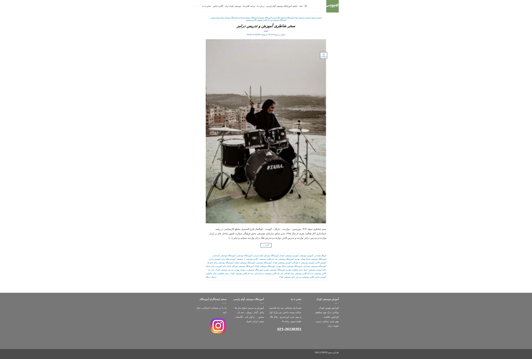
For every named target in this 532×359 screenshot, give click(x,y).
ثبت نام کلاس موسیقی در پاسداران (269, 273)
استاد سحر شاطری (300, 270)
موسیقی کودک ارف (233, 6)
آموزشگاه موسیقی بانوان (245, 263)
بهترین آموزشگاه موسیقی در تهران (254, 270)
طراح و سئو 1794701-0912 (327, 352)
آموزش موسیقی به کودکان (303, 263)
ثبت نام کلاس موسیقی (264, 20)
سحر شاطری (223, 273)
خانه (301, 6)
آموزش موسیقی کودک (302, 18)
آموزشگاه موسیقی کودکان (243, 266)
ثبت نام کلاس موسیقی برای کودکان (298, 273)
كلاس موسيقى (251, 20)
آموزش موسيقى (316, 18)
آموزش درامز (214, 259)
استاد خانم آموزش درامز (221, 266)
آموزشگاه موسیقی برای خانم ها (221, 263)
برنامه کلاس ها (249, 6)
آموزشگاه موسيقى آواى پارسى (282, 18)
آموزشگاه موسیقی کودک (265, 266)
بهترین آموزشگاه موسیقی (289, 259)
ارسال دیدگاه (211, 277)
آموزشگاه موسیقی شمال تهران (226, 18)
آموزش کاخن (320, 263)
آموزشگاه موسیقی (264, 18)
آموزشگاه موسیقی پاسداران (247, 18)
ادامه (266, 245)
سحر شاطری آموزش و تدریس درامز (266, 26)
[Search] (306, 6)
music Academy (254, 35)
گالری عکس (218, 6)
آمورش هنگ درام (229, 259)
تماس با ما (206, 6)
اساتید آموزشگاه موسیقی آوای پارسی (281, 6)
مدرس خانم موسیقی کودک (290, 277)
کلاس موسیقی (308, 277)
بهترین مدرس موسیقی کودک (227, 270)
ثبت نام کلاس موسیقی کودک (242, 273)
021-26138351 (289, 329)
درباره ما (260, 6)
